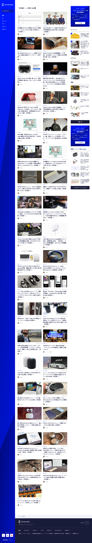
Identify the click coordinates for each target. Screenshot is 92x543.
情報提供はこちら (76, 533)
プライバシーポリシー (27, 533)
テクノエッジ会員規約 (49, 533)
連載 (3, 15)
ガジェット (35, 530)
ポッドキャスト (58, 530)
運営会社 (20, 533)
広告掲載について (68, 533)
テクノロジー (26, 530)
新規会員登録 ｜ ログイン (7, 539)
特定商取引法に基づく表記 (59, 533)
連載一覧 (80, 121)
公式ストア (4, 29)
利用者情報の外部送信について (37, 533)
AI (2, 18)
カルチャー (4, 26)
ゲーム (3, 23)
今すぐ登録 (80, 142)
